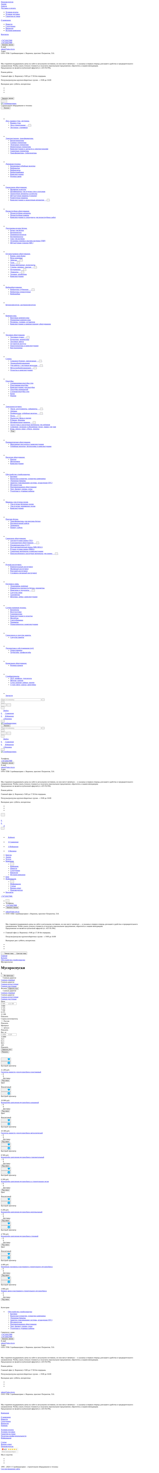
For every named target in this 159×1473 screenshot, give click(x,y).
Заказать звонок (7, 45)
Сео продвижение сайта (10, 1469)
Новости (9, 24)
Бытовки (13, 1314)
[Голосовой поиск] (4, 704)
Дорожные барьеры (18, 1318)
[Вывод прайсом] (7, 1054)
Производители (7, 1446)
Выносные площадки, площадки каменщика (28, 1316)
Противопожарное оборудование (23, 1324)
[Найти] (9, 704)
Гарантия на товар (13, 16)
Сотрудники (10, 26)
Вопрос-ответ (6, 1444)
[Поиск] (3, 814)
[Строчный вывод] (5, 1054)
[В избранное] (6, 1059)
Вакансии (9, 28)
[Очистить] (43, 699)
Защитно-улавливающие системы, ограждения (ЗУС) (31, 1320)
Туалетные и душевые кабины (22, 1328)
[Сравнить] (6, 1063)
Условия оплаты (12, 12)
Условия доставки (13, 14)
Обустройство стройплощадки (20, 1312)
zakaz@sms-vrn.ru (8, 49)
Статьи (4, 1442)
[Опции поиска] (2, 702)
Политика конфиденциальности (13, 1436)
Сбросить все (13, 988)
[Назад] (12, 863)
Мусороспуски (16, 1322)
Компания (5, 1413)
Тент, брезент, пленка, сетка (21, 1326)
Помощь (4, 1426)
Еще (12, 431)
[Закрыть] (2, 828)
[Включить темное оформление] (4, 101)
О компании (6, 1417)
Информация (6, 1438)
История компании (13, 30)
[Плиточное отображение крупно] (1, 1054)
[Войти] (2, 818)
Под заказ (5, 1080)
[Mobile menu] (3, 749)
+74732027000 (6, 40)
